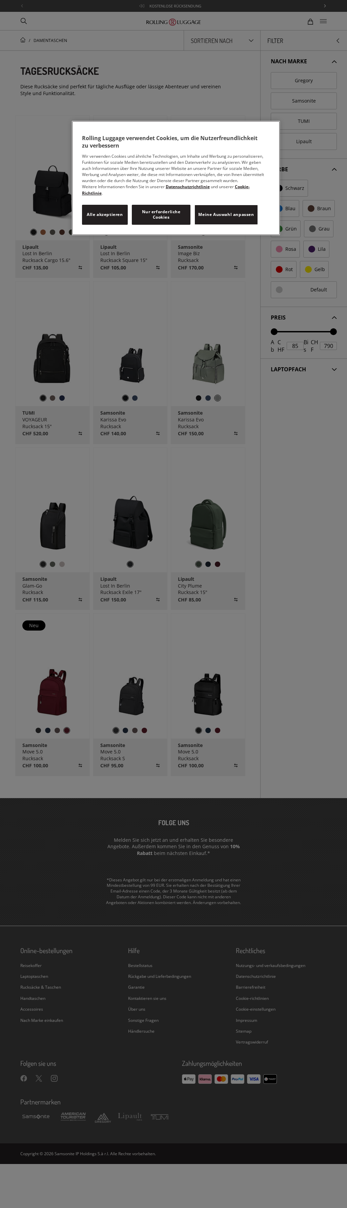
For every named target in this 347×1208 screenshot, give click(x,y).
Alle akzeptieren (105, 214)
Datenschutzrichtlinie (188, 187)
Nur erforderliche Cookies (161, 214)
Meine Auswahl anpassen (226, 214)
